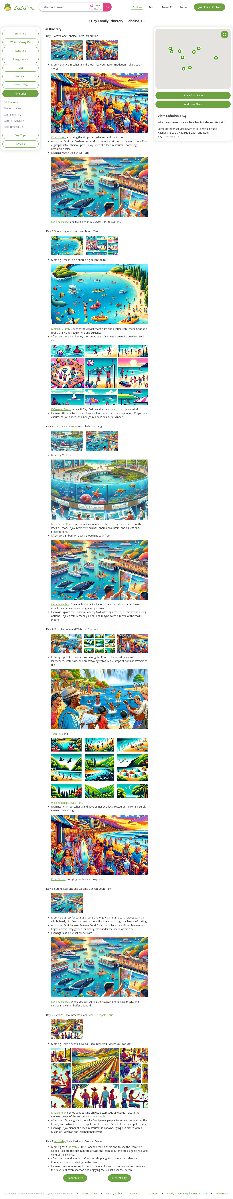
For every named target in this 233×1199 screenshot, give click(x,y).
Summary (20, 33)
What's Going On (20, 42)
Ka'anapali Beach (61, 409)
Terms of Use (89, 1193)
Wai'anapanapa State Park (66, 802)
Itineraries (20, 93)
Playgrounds (20, 59)
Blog (152, 7)
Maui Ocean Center (65, 426)
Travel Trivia (20, 85)
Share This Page (193, 95)
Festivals (20, 76)
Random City (75, 1178)
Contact (153, 1193)
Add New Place (193, 104)
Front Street (58, 137)
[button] (91, 7)
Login (183, 7)
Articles (20, 144)
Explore (137, 7)
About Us (135, 1193)
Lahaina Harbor (60, 221)
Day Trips (20, 135)
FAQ (20, 68)
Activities (20, 50)
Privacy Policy (114, 1193)
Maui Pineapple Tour (100, 1015)
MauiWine (57, 1112)
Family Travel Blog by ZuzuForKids (187, 1193)
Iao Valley (60, 1141)
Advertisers (222, 1193)
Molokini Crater (60, 329)
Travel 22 (167, 7)
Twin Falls (57, 733)
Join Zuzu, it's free (209, 7)
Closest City (119, 1178)
